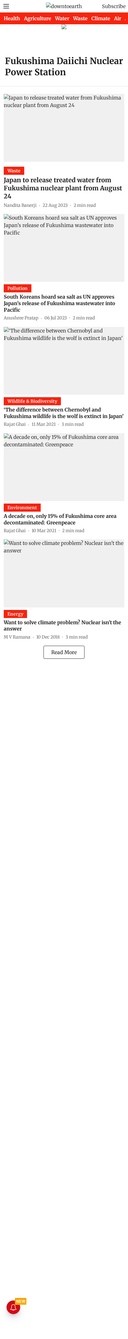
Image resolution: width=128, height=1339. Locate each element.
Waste (80, 18)
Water (62, 18)
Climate (100, 18)
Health (12, 18)
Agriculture (37, 18)
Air (117, 18)
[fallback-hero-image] (64, 128)
